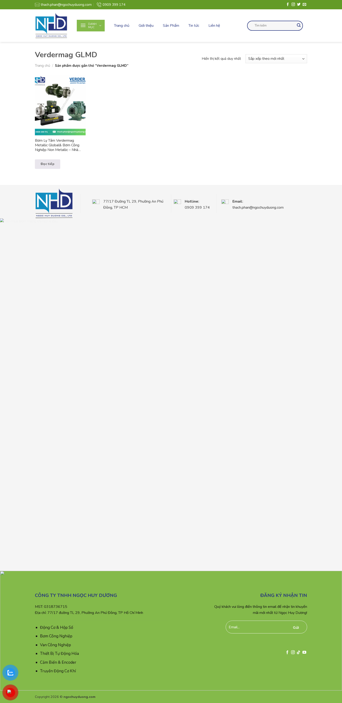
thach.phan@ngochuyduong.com (66, 4)
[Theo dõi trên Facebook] (287, 5)
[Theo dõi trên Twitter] (299, 5)
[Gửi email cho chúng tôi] (304, 5)
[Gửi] (299, 26)
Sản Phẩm (171, 25)
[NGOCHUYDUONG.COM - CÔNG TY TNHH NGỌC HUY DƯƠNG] (52, 25)
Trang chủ (121, 25)
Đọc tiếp (47, 164)
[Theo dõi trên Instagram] (293, 5)
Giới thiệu (146, 25)
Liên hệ (214, 25)
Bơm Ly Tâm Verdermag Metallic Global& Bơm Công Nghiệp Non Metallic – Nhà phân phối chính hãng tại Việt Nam (57, 145)
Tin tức (193, 25)
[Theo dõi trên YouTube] (304, 652)
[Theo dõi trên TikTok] (298, 652)
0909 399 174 (114, 4)
